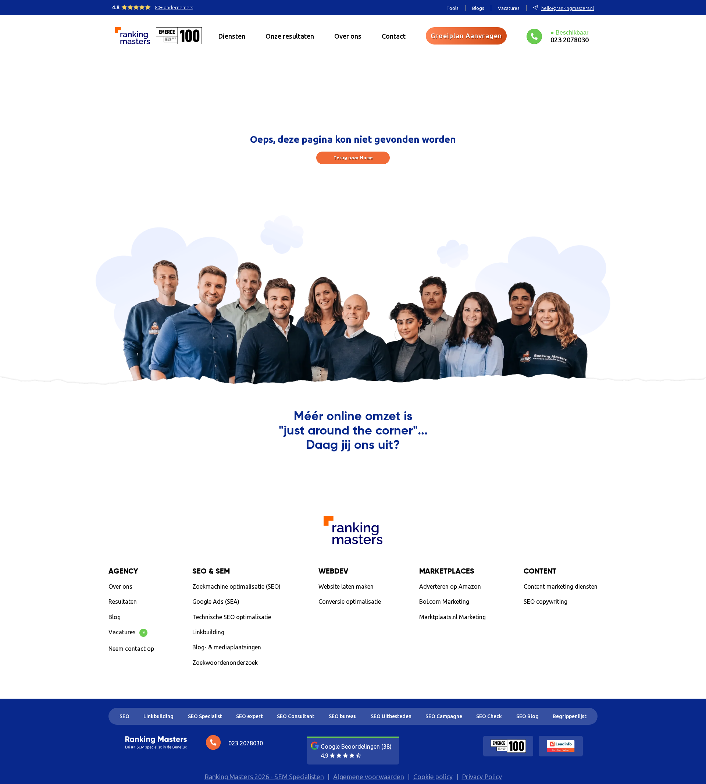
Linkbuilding (208, 632)
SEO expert (249, 716)
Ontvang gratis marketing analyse (353, 475)
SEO (124, 716)
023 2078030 (569, 39)
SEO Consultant (295, 716)
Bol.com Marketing (444, 601)
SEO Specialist (205, 716)
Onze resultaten (289, 36)
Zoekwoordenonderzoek (225, 662)
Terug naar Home (353, 157)
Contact (394, 36)
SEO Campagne (443, 716)
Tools (452, 8)
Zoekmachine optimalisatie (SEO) (236, 586)
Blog (114, 617)
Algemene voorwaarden (368, 776)
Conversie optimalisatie (349, 601)
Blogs (478, 8)
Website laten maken (346, 586)
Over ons (347, 36)
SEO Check (489, 716)
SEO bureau (343, 716)
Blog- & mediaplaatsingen (226, 647)
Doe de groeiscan (556, 618)
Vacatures (509, 8)
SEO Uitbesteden (391, 716)
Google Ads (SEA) (215, 601)
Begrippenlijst (569, 716)
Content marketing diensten (561, 586)
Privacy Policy (482, 776)
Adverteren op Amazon (450, 586)
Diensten (231, 36)
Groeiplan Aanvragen (466, 35)
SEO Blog (527, 716)
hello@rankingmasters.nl (567, 8)
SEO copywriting (545, 601)
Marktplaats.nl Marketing (452, 617)
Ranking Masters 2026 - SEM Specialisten (264, 776)
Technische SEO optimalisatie (231, 617)
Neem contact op (131, 648)
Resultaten (122, 601)
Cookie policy (433, 776)
